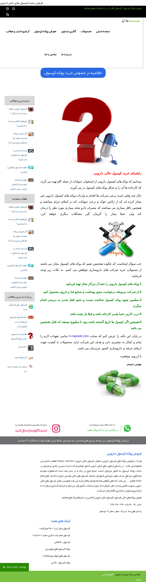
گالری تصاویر (68, 31)
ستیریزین (22, 346)
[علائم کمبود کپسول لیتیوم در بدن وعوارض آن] (31, 317)
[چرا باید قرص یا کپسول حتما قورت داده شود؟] (31, 151)
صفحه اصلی (103, 31)
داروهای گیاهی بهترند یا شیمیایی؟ (17, 123)
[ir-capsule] (131, 20)
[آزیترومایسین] (31, 358)
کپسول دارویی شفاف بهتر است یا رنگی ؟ (18, 111)
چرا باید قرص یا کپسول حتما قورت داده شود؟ (19, 155)
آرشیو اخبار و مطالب (17, 31)
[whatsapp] (108, 428)
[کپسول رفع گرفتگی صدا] (31, 306)
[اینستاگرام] (8, 9)
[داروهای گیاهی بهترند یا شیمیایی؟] (31, 122)
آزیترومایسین (21, 357)
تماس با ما (50, 54)
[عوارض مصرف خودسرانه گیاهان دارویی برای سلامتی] (31, 180)
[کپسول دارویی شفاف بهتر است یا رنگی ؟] (31, 109)
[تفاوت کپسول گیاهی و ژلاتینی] (31, 167)
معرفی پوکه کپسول (45, 31)
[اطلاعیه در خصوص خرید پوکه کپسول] (31, 336)
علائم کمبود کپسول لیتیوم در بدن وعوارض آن (18, 321)
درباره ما (66, 54)
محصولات (86, 31)
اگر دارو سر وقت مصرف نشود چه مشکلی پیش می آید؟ (17, 138)
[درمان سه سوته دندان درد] (31, 366)
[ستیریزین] (31, 348)
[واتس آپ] (14, 9)
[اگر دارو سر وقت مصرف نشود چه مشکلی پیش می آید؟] (31, 134)
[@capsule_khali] (37, 428)
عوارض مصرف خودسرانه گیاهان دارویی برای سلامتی (18, 184)
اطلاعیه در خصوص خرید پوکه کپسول (19, 336)
